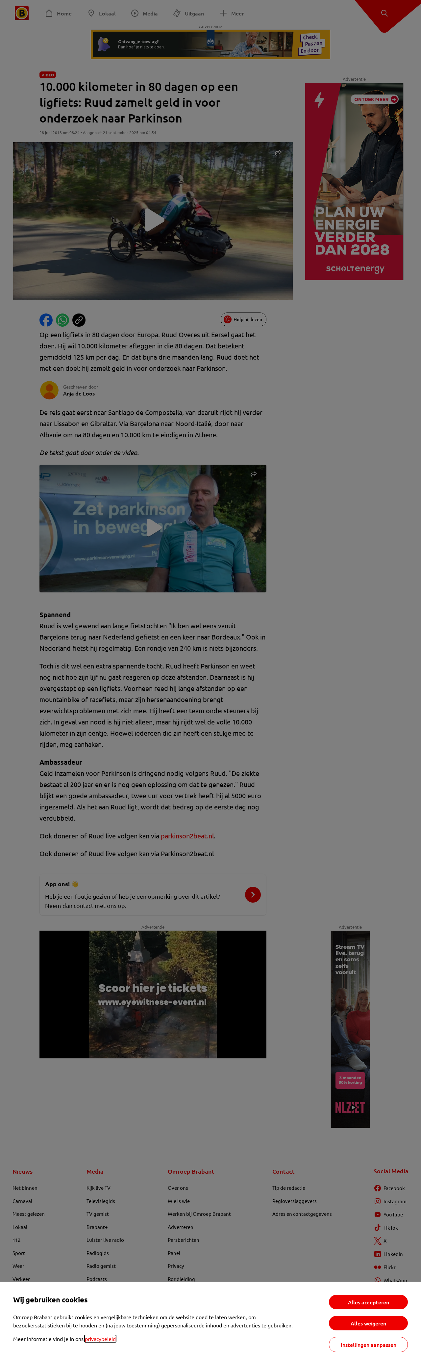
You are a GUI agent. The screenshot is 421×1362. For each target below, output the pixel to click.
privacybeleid (100, 1338)
